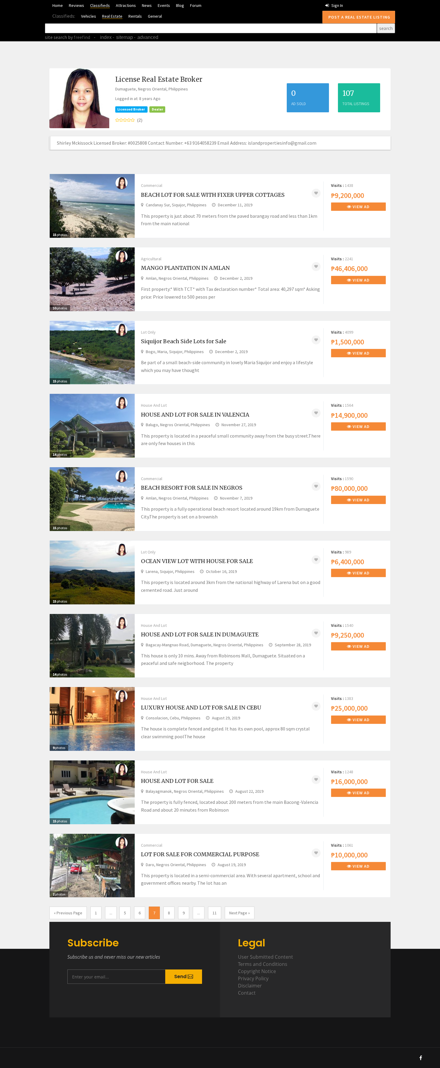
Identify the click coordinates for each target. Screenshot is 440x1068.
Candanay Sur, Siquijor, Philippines (176, 205)
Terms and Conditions (262, 964)
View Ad (360, 206)
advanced (147, 37)
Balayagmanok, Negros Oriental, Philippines (185, 791)
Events (164, 5)
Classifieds (100, 5)
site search (56, 37)
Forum (195, 5)
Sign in (336, 5)
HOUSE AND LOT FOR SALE (177, 780)
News (147, 5)
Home (57, 5)
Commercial (151, 185)
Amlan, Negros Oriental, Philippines (177, 278)
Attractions (126, 5)
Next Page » (239, 913)
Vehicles (88, 16)
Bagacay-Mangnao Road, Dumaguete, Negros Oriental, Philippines (204, 645)
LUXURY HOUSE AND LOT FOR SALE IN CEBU (201, 707)
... (111, 913)
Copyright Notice (257, 971)
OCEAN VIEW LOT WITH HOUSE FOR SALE (197, 561)
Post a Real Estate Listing (358, 17)
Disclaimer (250, 985)
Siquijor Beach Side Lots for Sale (183, 341)
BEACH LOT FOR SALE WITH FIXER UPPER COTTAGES (213, 194)
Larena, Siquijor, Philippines (170, 571)
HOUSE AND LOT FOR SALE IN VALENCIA (195, 414)
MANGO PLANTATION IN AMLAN (185, 267)
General (155, 16)
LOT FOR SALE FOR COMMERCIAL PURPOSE (200, 854)
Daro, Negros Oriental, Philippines (176, 864)
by (78, 37)
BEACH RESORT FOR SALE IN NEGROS (191, 487)
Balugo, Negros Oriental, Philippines (178, 424)
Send (181, 976)
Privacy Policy (253, 978)
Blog (180, 5)
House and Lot (154, 405)
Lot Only (148, 332)
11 (215, 913)
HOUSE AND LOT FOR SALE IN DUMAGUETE (200, 634)
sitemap (124, 37)
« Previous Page (68, 913)
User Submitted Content (265, 957)
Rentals (135, 16)
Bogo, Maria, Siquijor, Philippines (175, 351)
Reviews (76, 5)
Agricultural (151, 258)
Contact (247, 993)
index (106, 37)
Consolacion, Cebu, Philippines (173, 718)
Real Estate (112, 16)
